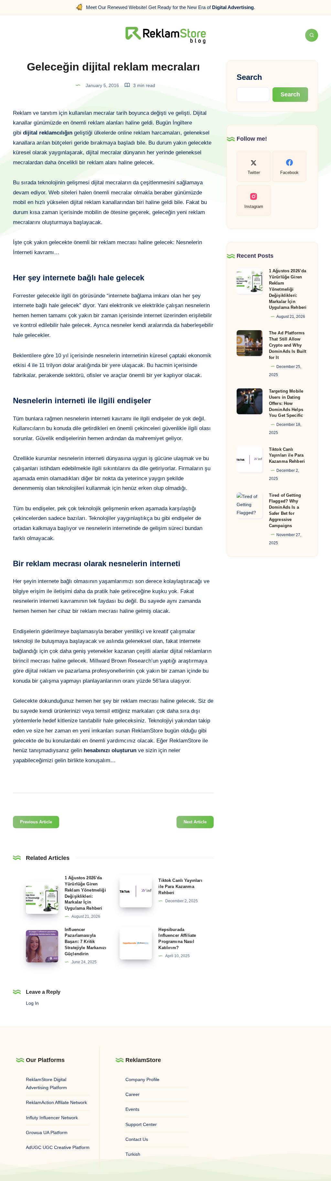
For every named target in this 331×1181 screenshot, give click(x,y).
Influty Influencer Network (52, 1117)
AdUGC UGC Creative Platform (58, 1147)
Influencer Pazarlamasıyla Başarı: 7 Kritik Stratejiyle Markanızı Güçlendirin (85, 941)
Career (132, 1094)
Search (249, 77)
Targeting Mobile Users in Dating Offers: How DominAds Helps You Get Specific (286, 403)
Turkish (132, 1154)
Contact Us (136, 1139)
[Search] (311, 35)
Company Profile (142, 1079)
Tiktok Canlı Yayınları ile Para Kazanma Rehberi (180, 886)
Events (132, 1109)
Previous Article (36, 821)
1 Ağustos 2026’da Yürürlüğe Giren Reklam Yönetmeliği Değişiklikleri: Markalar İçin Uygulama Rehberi (287, 289)
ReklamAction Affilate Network (56, 1102)
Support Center (141, 1124)
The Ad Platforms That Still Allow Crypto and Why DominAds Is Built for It (287, 345)
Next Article (195, 821)
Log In (32, 1003)
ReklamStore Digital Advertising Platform (46, 1083)
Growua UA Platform (47, 1132)
